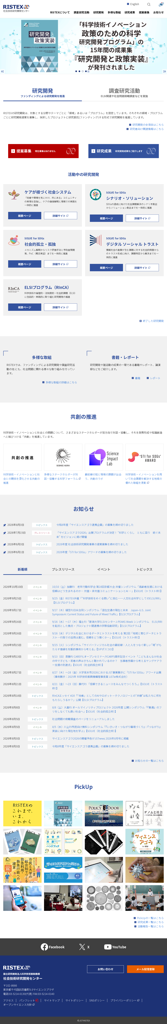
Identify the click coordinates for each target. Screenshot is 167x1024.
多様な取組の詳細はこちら (61, 382)
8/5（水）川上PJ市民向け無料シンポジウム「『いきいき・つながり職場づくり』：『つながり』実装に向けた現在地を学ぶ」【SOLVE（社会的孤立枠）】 (107, 729)
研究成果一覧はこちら (151, 922)
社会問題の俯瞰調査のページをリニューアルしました (83, 719)
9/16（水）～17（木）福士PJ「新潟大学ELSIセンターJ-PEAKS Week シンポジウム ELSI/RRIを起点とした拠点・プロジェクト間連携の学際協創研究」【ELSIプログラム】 (107, 624)
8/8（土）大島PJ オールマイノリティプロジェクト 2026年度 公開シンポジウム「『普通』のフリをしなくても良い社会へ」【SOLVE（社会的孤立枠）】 (107, 709)
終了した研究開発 (153, 321)
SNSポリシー (97, 1000)
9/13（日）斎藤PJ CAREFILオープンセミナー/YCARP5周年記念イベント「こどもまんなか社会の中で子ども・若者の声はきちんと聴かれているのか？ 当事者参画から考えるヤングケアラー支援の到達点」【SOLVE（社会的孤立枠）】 (107, 660)
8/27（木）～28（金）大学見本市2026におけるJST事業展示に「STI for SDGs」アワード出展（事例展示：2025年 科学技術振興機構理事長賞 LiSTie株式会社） (106, 674)
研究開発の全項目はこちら (148, 125)
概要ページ (24, 216)
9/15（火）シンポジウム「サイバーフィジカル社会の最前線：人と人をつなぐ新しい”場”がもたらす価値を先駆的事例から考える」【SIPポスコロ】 (106, 647)
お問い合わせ (111, 969)
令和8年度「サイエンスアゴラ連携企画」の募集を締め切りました (95, 525)
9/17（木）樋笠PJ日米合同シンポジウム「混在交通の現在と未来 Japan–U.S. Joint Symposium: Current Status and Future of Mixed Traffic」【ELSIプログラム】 (101, 612)
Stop (88, 71)
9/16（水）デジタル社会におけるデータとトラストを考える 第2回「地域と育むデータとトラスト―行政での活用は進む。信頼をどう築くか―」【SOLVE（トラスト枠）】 (106, 635)
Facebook (57, 946)
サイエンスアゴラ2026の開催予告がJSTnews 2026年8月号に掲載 (90, 738)
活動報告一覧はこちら (151, 926)
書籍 (137, 378)
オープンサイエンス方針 (19, 1005)
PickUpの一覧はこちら (150, 918)
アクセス (8, 1000)
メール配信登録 (150, 969)
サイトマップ (52, 1000)
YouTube (119, 946)
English (134, 4)
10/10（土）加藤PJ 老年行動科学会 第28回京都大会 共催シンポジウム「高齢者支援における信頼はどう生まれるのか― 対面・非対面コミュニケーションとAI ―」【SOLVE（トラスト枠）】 (107, 589)
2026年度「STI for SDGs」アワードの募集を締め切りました (91, 552)
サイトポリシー (74, 1000)
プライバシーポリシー (124, 1000)
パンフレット (28, 1000)
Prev (2, 71)
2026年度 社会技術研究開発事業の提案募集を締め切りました (92, 544)
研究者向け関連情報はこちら (147, 129)
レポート (155, 378)
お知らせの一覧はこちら (149, 761)
